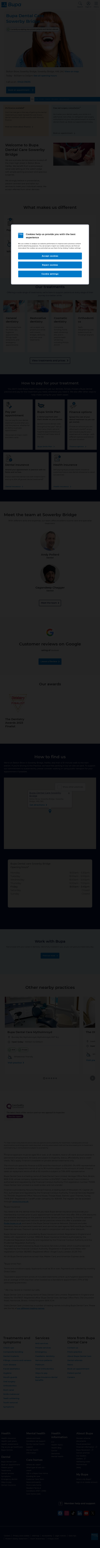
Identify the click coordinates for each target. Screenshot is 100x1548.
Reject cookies (50, 265)
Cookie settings (50, 274)
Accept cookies (50, 256)
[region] (50, 254)
